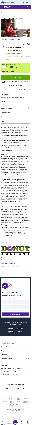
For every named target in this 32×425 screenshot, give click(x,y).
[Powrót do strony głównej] (1, 12)
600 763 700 (6, 375)
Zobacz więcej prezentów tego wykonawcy (11, 260)
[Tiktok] (24, 388)
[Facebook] (7, 388)
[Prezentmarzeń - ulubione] (27, 7)
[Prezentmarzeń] (6, 7)
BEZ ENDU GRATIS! (23, 56)
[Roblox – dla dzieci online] (15, 28)
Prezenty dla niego (6, 266)
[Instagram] (12, 388)
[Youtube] (18, 388)
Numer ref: (21, 89)
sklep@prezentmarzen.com (20, 375)
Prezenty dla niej (16, 266)
